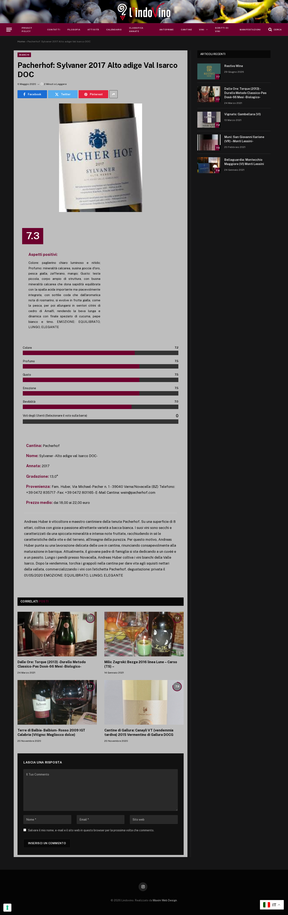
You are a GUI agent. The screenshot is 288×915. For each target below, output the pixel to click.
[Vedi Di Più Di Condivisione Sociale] (113, 94)
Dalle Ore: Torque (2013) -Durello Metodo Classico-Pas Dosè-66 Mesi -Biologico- (51, 664)
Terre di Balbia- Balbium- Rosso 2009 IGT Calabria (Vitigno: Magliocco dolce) (51, 732)
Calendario (114, 29)
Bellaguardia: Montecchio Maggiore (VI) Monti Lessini (244, 162)
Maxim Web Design (165, 900)
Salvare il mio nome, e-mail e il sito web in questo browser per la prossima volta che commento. (91, 830)
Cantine (186, 29)
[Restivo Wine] (209, 71)
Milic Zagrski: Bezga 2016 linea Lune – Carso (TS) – (140, 664)
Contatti (53, 29)
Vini (201, 29)
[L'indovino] (144, 11)
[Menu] (9, 29)
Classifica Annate (136, 29)
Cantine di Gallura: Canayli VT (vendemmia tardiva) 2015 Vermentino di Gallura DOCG (138, 732)
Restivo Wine (233, 66)
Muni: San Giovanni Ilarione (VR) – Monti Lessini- (244, 139)
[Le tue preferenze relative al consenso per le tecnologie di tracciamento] (7, 908)
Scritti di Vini (221, 29)
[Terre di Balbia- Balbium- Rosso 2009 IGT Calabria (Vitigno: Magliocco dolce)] (57, 702)
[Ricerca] (275, 29)
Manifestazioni (250, 29)
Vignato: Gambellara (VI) (242, 114)
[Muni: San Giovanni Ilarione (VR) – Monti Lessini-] (209, 142)
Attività (93, 29)
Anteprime (166, 29)
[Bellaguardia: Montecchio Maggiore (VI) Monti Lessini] (209, 165)
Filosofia (73, 29)
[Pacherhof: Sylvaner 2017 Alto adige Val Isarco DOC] (100, 157)
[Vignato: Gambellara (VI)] (209, 120)
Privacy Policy (27, 29)
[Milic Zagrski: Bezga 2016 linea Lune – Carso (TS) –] (144, 634)
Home (21, 41)
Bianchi (24, 55)
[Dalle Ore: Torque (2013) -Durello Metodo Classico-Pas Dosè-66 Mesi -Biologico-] (57, 634)
